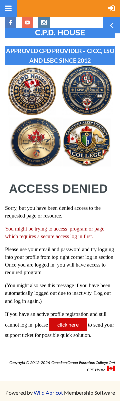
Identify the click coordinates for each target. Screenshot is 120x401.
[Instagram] (44, 22)
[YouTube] (27, 22)
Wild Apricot (48, 392)
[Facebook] (10, 22)
